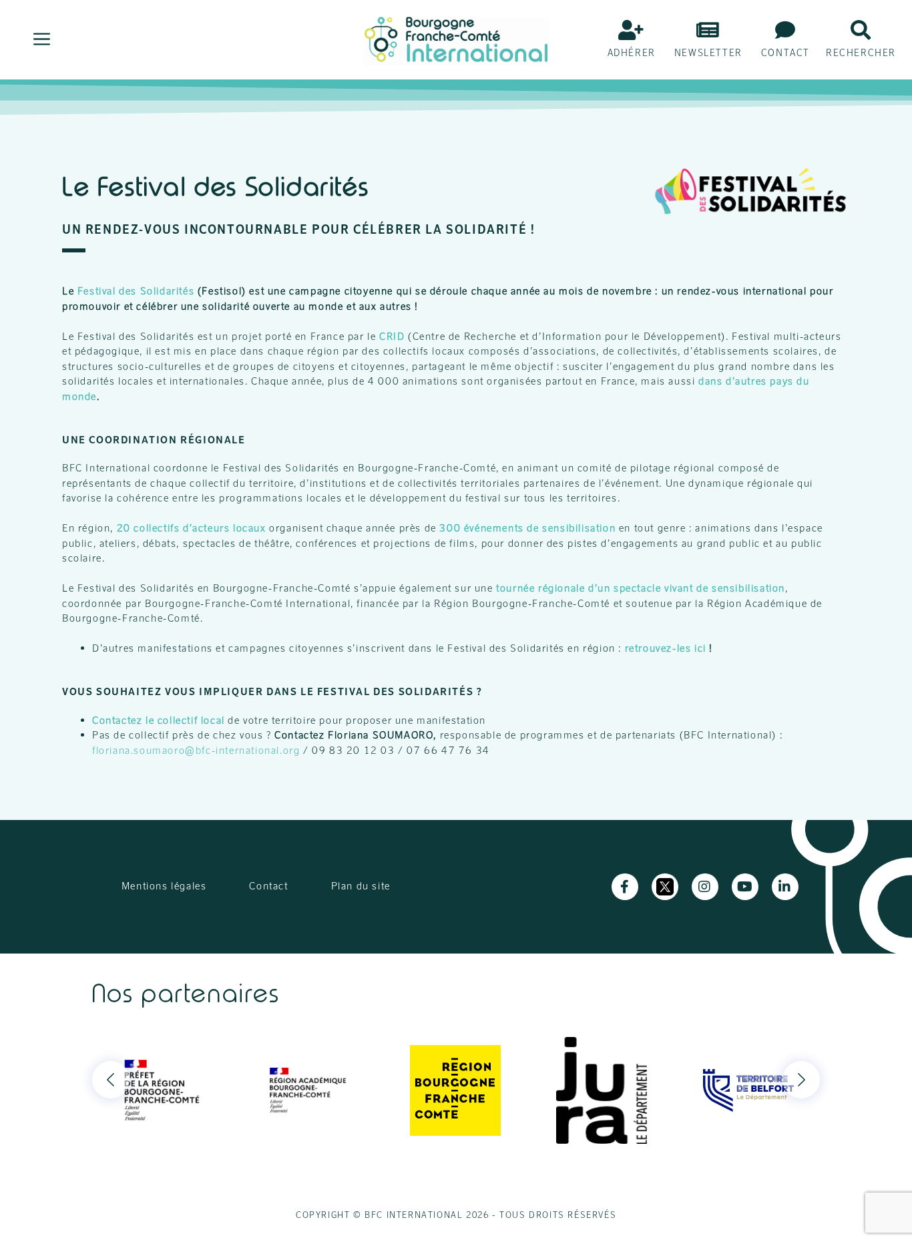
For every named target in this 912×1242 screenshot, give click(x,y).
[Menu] (41, 40)
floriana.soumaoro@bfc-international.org (196, 750)
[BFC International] (456, 39)
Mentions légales (164, 885)
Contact (268, 885)
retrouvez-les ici (665, 648)
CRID (392, 336)
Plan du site (361, 885)
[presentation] (111, 1079)
